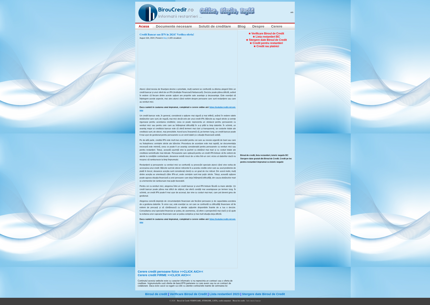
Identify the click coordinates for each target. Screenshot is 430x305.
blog (165, 38)
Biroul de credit (156, 294)
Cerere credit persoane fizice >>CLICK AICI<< (170, 271)
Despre (258, 26)
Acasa (144, 26)
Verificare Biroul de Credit (188, 294)
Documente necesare (174, 26)
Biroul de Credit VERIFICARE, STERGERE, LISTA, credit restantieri (204, 301)
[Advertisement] (188, 64)
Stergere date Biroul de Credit (263, 294)
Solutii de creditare (215, 26)
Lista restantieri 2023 (224, 294)
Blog (242, 26)
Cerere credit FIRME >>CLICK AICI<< (164, 275)
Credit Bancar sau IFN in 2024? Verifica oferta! (167, 34)
